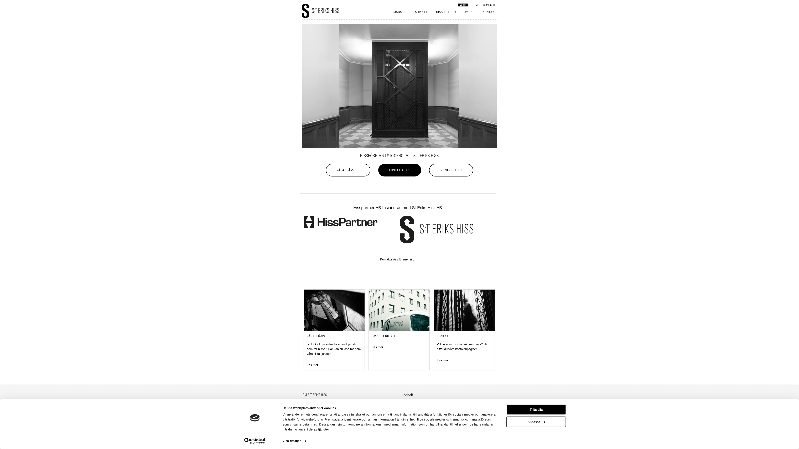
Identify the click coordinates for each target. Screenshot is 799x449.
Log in (463, 5)
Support (422, 12)
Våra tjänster (348, 170)
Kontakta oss (399, 170)
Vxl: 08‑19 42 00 (486, 5)
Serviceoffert (451, 170)
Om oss (469, 12)
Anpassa (533, 421)
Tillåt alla (536, 409)
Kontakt (489, 12)
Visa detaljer (292, 441)
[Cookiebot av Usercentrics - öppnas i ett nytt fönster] (255, 441)
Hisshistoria (446, 12)
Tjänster (400, 12)
